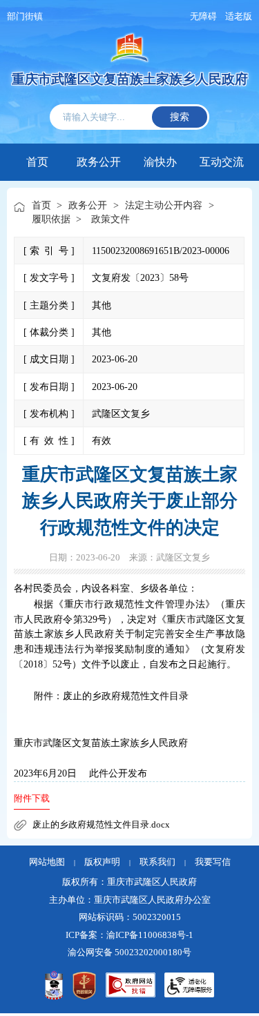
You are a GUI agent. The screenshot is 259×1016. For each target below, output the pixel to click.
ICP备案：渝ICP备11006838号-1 (129, 935)
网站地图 (47, 862)
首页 (37, 162)
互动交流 (222, 161)
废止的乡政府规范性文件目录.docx (101, 825)
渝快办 (160, 161)
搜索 (179, 116)
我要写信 (213, 862)
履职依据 (51, 218)
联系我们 (157, 862)
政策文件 (110, 218)
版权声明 (102, 862)
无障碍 (203, 16)
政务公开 (99, 161)
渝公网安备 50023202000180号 (129, 952)
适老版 (238, 16)
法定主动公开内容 (163, 205)
